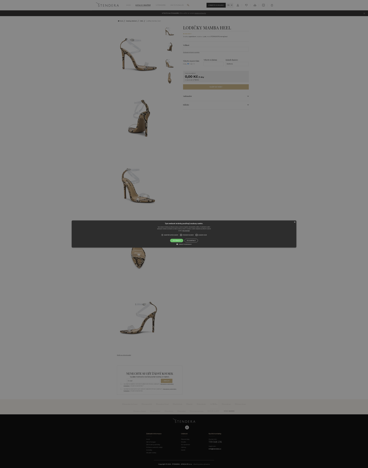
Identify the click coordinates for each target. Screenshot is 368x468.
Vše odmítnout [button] (191, 240)
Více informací (186, 230)
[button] (184, 234)
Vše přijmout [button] (177, 240)
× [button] (294, 222)
